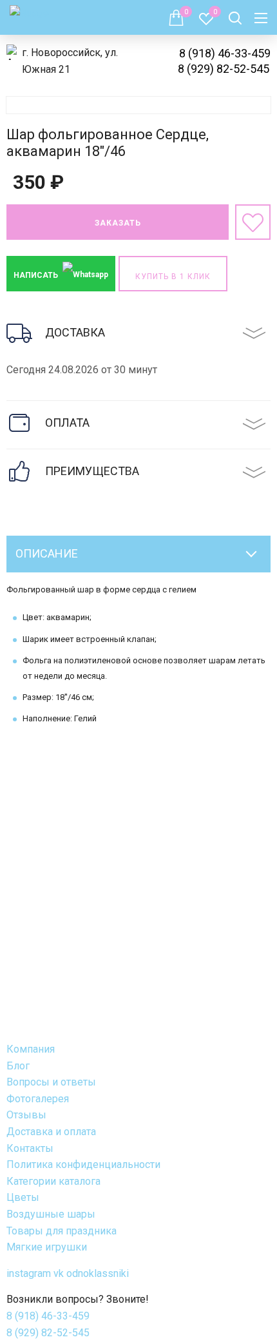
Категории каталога (53, 1181)
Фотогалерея (37, 1099)
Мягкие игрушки (46, 1247)
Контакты (29, 1148)
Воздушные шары (50, 1214)
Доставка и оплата (51, 1131)
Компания (30, 1049)
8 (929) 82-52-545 (223, 68)
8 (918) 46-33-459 (225, 53)
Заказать (118, 223)
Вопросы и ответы (51, 1082)
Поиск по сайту (235, 19)
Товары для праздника (61, 1231)
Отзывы (26, 1115)
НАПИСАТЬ (37, 275)
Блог (18, 1066)
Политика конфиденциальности (83, 1164)
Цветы (22, 1197)
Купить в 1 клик (173, 276)
